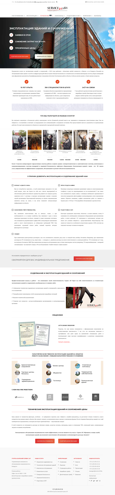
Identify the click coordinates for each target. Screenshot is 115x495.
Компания (87, 16)
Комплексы (59, 16)
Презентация (79, 468)
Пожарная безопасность (43, 474)
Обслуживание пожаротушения (34, 151)
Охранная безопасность (43, 477)
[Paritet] (19, 397)
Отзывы (77, 471)
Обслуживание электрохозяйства (80, 151)
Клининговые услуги (42, 471)
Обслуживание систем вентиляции (50, 151)
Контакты (97, 16)
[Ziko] (65, 397)
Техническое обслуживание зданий (46, 465)
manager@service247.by (95, 471)
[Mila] (50, 397)
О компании (63, 462)
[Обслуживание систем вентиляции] (50, 140)
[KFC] (34, 397)
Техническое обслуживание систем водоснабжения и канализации (96, 153)
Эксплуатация (31, 16)
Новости (77, 462)
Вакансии (77, 474)
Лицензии (62, 465)
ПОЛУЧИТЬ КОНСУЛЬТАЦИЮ (19, 56)
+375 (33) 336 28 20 (94, 466)
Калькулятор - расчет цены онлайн (95, 2)
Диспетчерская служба (66, 474)
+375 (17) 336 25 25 (94, 461)
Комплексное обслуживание (44, 468)
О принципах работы (65, 468)
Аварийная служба (65, 471)
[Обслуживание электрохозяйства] (80, 140)
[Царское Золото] (95, 397)
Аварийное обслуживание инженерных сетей (19, 152)
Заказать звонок (51, 2)
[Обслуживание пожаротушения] (35, 140)
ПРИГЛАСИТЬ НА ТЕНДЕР (44, 56)
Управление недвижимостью (44, 462)
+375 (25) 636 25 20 (94, 469)
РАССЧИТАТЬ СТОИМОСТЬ (45, 441)
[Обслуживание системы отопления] (65, 140)
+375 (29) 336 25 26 (94, 464)
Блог (76, 465)
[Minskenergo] (80, 397)
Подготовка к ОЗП (73, 16)
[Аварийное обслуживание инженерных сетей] (19, 140)
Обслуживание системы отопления (65, 151)
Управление (45, 16)
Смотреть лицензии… (64, 342)
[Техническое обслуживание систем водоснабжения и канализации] (96, 140)
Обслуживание (17, 16)
